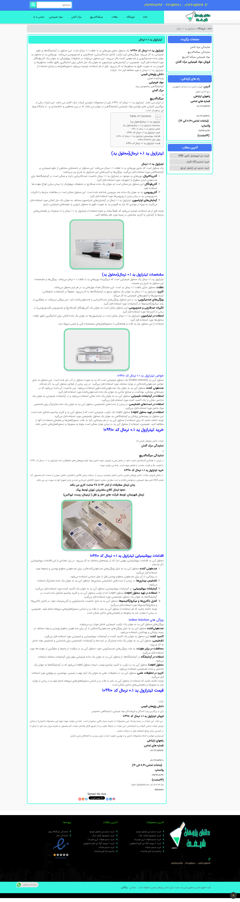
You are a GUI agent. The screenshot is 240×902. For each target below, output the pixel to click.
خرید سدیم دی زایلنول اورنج (195, 168)
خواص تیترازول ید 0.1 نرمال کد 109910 (145, 128)
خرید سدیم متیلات (153, 847)
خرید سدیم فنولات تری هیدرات (147, 839)
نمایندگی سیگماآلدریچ (199, 52)
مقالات (115, 17)
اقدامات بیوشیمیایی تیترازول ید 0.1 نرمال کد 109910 (138, 136)
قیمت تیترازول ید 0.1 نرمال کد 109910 (143, 143)
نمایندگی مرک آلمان (200, 47)
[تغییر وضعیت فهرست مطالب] (156, 117)
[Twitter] (86, 799)
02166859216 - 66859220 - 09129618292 (191, 863)
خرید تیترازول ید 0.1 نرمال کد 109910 (143, 132)
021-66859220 (203, 116)
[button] (233, 895)
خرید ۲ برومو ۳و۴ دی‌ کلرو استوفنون (145, 843)
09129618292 (203, 131)
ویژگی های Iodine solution (149, 139)
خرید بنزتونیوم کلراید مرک (150, 835)
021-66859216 (203, 106)
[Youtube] (80, 799)
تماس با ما (38, 17)
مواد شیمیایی (56, 17)
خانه (145, 17)
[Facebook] (107, 799)
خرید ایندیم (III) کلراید (197, 162)
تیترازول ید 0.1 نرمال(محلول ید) (145, 122)
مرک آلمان (76, 17)
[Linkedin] (110, 799)
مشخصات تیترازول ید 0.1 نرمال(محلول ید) (141, 125)
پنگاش (124, 887)
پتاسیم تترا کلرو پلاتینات (150, 851)
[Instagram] (113, 799)
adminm (159, 790)
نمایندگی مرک (62, 835)
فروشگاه (130, 17)
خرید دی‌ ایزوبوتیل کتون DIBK (193, 156)
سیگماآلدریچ (96, 17)
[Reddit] (83, 799)
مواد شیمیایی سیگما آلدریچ (196, 57)
